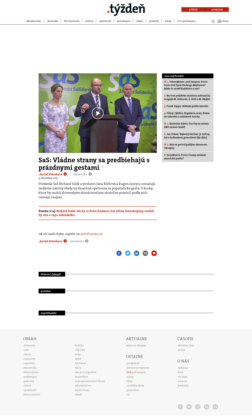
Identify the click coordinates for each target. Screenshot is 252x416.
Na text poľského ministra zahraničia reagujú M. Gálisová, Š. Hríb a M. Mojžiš (187, 97)
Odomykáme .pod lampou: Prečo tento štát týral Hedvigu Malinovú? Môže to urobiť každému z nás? (185, 85)
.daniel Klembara (51, 174)
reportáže (29, 363)
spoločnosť (105, 20)
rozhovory (29, 359)
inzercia (182, 381)
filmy (130, 381)
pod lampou (123, 20)
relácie (139, 20)
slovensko (52, 20)
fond (180, 372)
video (78, 367)
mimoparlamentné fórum (90, 381)
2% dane (183, 376)
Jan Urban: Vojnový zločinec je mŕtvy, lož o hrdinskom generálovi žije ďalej (187, 135)
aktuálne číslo (33, 20)
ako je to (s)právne (85, 372)
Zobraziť (56, 274)
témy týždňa (31, 372)
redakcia (183, 367)
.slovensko (80, 174)
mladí (78, 394)
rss (128, 394)
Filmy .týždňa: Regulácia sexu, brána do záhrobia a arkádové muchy (186, 114)
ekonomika (30, 367)
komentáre (81, 376)
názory (28, 354)
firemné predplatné (138, 367)
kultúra (89, 20)
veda (77, 354)
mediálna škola (135, 385)
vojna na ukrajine (136, 345)
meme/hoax (82, 390)
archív (181, 350)
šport (78, 359)
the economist (71, 20)
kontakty (183, 385)
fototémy (80, 363)
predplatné (133, 363)
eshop (168, 20)
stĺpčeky (80, 350)
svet (26, 350)
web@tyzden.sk (91, 234)
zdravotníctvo (83, 385)
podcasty (154, 20)
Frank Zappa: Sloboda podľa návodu (186, 106)
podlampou (30, 376)
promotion (133, 390)
